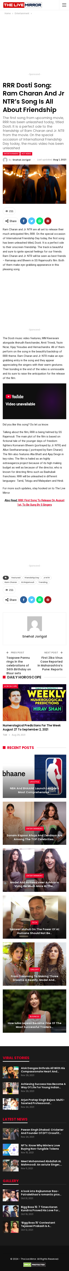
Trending (42, 582)
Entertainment (11, 153)
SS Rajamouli (27, 582)
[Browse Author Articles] (34, 623)
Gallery (34, 969)
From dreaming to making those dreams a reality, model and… (34, 978)
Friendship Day (32, 577)
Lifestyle (34, 781)
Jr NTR (46, 577)
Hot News (26, 153)
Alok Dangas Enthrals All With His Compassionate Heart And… (43, 1069)
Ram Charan (11, 582)
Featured (15, 577)
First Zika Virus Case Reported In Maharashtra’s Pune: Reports (50, 663)
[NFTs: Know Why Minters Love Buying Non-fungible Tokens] (11, 1150)
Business (34, 1016)
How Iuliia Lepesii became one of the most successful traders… (34, 1025)
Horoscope (10, 686)
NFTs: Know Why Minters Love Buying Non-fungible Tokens (40, 1147)
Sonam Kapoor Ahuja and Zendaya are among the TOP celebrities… (34, 837)
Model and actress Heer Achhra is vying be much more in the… (34, 884)
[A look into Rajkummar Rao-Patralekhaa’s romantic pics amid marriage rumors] (11, 1195)
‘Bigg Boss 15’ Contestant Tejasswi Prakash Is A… (38, 1224)
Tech (34, 922)
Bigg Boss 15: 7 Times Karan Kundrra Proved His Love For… (40, 1208)
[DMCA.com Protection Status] (34, 1264)
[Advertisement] (35, 45)
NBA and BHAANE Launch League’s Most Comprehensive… (34, 790)
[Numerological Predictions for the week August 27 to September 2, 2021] (34, 702)
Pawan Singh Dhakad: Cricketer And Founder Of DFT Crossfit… (42, 1131)
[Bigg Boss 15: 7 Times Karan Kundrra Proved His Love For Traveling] (11, 1211)
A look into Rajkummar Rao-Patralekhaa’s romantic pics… (41, 1192)
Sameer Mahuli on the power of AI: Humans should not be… (35, 931)
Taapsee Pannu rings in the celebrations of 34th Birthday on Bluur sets (18, 665)
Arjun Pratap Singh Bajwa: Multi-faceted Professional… (43, 1101)
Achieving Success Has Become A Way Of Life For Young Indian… (43, 1085)
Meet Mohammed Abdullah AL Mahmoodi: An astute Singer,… (41, 1162)
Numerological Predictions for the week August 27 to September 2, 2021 (32, 727)
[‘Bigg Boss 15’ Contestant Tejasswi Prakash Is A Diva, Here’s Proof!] (11, 1227)
